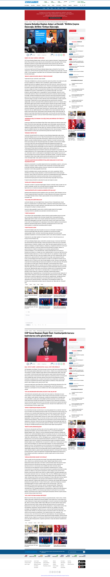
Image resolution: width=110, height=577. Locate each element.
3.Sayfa (44, 8)
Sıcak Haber (63, 567)
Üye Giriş (69, 561)
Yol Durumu (74, 556)
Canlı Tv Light (27, 564)
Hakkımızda (43, 575)
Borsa (26, 556)
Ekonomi (44, 5)
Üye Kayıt (69, 562)
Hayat (62, 8)
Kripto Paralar (82, 556)
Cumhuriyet (30, 522)
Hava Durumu (47, 556)
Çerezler (55, 575)
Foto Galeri (58, 5)
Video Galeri (63, 562)
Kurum (35, 522)
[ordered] (38, 325)
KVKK (58, 575)
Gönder (28, 324)
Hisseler (62, 556)
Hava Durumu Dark (28, 561)
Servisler (33, 5)
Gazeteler (76, 5)
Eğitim (58, 8)
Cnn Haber (26, 21)
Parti (39, 522)
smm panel (36, 567)
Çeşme (31, 284)
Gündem (38, 5)
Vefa (42, 522)
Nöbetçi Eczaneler (37, 564)
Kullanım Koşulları (62, 575)
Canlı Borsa (45, 561)
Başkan (26, 284)
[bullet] (40, 325)
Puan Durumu (55, 556)
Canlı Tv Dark (36, 561)
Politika (66, 8)
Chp (26, 522)
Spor (49, 5)
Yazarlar (70, 5)
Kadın (53, 5)
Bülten (52, 8)
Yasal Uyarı (67, 575)
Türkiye (42, 284)
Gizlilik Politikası (50, 575)
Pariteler (68, 556)
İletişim (46, 575)
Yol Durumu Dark (28, 562)
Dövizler (54, 562)
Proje (38, 284)
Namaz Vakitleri (32, 556)
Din (55, 8)
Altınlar (54, 561)
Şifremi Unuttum (71, 564)
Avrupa (48, 8)
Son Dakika (27, 5)
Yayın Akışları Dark (37, 562)
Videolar (64, 5)
